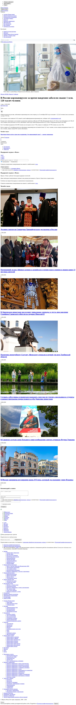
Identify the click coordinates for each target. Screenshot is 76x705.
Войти (10, 41)
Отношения (7, 593)
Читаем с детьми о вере (9, 35)
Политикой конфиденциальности (48, 170)
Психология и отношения (10, 17)
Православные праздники (10, 564)
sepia (6, 105)
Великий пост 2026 (11, 657)
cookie (17, 547)
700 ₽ (2, 155)
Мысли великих (11, 634)
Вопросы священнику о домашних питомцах (18, 667)
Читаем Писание (11, 559)
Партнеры (6, 530)
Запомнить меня (6, 504)
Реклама (6, 525)
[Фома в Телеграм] (6, 514)
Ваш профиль (7, 3)
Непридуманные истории (10, 15)
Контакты (6, 526)
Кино (8, 630)
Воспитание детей (8, 583)
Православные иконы (9, 572)
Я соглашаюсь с (11, 168)
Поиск (5, 5)
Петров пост (10, 659)
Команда (6, 528)
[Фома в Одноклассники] (8, 513)
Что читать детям (11, 589)
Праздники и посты (9, 654)
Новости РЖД (7, 598)
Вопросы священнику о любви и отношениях (18, 674)
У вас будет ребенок (12, 590)
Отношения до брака (12, 618)
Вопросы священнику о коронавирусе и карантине (19, 670)
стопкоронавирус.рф (55, 118)
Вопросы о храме (11, 677)
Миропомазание (11, 685)
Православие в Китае (12, 646)
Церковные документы (9, 694)
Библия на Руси (10, 562)
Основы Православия (9, 14)
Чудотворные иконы (12, 578)
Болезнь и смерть (11, 614)
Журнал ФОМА (5, 94)
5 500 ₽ (2, 158)
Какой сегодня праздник (10, 31)
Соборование (10, 686)
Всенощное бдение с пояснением (15, 691)
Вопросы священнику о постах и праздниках (18, 571)
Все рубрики (7, 25)
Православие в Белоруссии (13, 639)
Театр (8, 631)
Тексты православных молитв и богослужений (15, 697)
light (2, 105)
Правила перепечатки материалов (12, 546)
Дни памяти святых (11, 568)
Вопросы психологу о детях (14, 591)
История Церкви (11, 608)
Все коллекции (7, 37)
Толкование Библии (12, 560)
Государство (7, 146)
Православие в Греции (12, 641)
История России (11, 610)
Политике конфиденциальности (45, 703)
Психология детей (11, 586)
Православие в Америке (13, 637)
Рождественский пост (12, 655)
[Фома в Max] (5, 520)
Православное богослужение (11, 34)
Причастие (9, 681)
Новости (6, 19)
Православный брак (12, 619)
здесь (36, 164)
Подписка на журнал (9, 26)
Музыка (9, 627)
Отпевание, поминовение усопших (15, 683)
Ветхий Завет (10, 554)
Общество (6, 149)
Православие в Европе (12, 642)
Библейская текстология (13, 556)
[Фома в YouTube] (6, 517)
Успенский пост (11, 658)
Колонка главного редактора (11, 594)
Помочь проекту (4, 166)
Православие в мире (9, 635)
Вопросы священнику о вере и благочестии (18, 663)
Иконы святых (10, 576)
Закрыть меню (4, 9)
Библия (5, 551)
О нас (5, 522)
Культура (6, 622)
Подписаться (18, 539)
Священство (10, 687)
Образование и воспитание (10, 595)
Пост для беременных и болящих (15, 661)
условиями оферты (15, 168)
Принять (56, 703)
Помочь (6, 7)
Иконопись (9, 626)
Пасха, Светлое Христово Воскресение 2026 (18, 566)
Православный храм (9, 579)
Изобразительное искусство (14, 629)
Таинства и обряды (8, 678)
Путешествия (7, 597)
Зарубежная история (12, 611)
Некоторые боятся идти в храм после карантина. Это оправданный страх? (27, 134)
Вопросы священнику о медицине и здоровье (18, 675)
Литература (9, 625)
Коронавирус (7, 148)
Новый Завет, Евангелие (13, 552)
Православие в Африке (12, 638)
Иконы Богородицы (12, 574)
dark (4, 105)
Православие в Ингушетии (13, 643)
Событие (16, 94)
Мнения (6, 649)
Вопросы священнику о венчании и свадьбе (18, 665)
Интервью (6, 647)
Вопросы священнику (9, 21)
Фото (5, 650)
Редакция (6, 137)
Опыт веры (9, 602)
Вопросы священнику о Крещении (15, 673)
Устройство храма (11, 582)
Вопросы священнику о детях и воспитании (18, 587)
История (6, 606)
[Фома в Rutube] (6, 518)
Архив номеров (8, 532)
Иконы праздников (11, 575)
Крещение (9, 679)
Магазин (6, 524)
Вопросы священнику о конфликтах (16, 671)
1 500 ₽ (2, 157)
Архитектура (10, 623)
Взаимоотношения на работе (14, 621)
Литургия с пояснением (13, 690)
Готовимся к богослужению (11, 689)
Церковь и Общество (9, 695)
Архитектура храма (11, 580)
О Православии (10, 604)
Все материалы (7, 23)
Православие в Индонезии (13, 645)
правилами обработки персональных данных (34, 542)
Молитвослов (7, 22)
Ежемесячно (14, 161)
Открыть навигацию (8, 2)
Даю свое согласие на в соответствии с (29, 170)
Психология (7, 612)
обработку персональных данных (22, 170)
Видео (5, 651)
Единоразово (5, 161)
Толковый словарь (11, 633)
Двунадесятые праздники (13, 567)
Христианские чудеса (12, 603)
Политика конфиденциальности (12, 544)
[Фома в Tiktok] (6, 516)
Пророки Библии (11, 558)
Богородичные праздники (13, 570)
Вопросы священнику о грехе (14, 669)
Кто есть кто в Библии (12, 555)
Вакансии (6, 529)
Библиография (10, 563)
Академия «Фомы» (8, 18)
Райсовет (6, 33)
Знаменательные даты (12, 607)
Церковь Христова (8, 693)
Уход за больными (11, 615)
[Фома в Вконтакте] (7, 512)
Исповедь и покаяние (12, 682)
